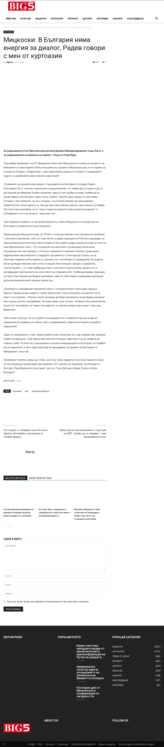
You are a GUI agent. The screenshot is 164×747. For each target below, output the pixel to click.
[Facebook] (7, 69)
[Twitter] (14, 69)
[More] (36, 69)
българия (17, 391)
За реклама (62, 744)
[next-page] (11, 525)
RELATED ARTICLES (15, 478)
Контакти (50, 744)
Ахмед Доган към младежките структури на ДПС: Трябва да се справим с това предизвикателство (82, 433)
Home (6, 27)
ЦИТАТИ (87, 18)
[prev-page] (6, 525)
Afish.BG (25, 18)
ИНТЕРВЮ (102, 18)
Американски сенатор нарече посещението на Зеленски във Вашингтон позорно (90, 672)
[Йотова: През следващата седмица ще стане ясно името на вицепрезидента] (55, 496)
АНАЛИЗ (118, 18)
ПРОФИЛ (73, 18)
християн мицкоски (40, 391)
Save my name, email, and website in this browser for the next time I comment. (48, 601)
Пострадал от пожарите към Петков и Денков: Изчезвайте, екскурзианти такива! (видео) (25, 433)
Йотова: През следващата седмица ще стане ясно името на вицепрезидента (54, 512)
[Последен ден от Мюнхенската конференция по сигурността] (66, 691)
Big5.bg (9, 62)
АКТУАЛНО (57, 18)
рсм (26, 391)
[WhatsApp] (29, 69)
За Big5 (31, 744)
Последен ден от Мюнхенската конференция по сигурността (88, 692)
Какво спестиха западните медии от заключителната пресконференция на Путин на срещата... (91, 651)
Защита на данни (107, 744)
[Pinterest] (21, 69)
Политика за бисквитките (83, 744)
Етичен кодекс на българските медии (136, 744)
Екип (40, 744)
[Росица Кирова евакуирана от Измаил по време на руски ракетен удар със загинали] (19, 496)
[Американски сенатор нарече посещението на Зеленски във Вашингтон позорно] (66, 670)
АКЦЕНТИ (40, 18)
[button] (156, 18)
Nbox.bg (11, 18)
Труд (18, 380)
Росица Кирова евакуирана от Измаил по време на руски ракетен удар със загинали (19, 512)
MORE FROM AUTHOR (40, 478)
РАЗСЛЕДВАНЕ (135, 18)
